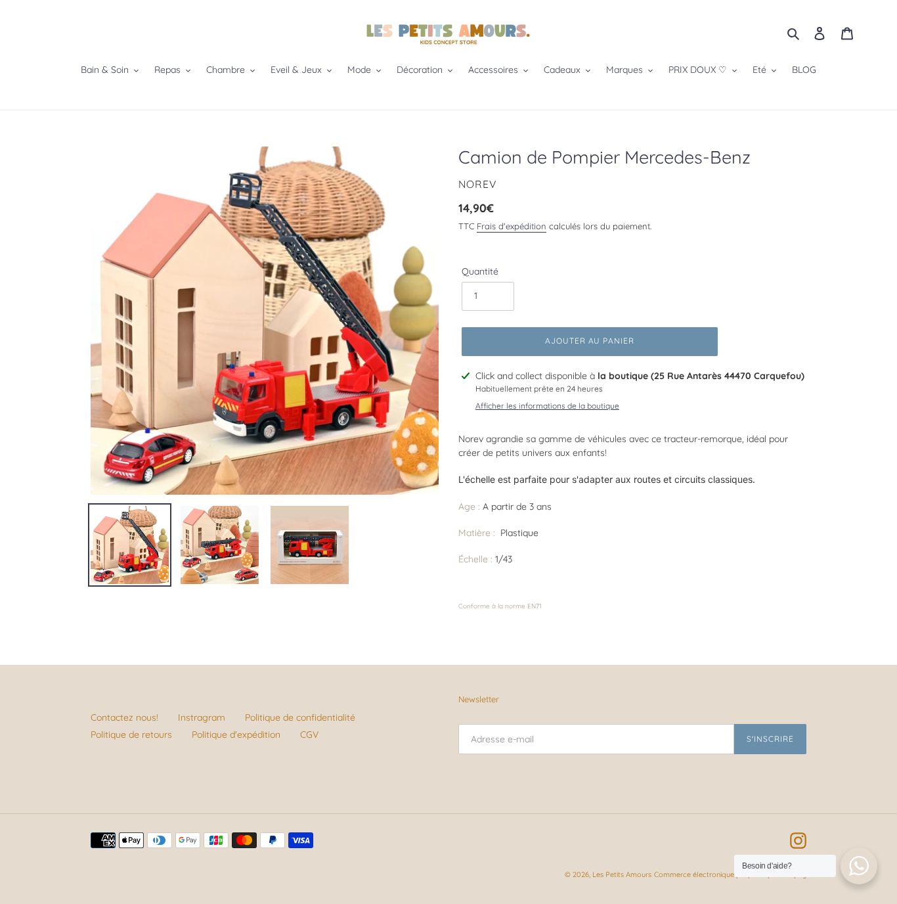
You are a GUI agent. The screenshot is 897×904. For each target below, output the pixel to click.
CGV (309, 734)
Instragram (201, 717)
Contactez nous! (124, 717)
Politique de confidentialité (300, 717)
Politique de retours (131, 734)
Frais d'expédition (511, 226)
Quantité (480, 271)
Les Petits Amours (621, 874)
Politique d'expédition (236, 734)
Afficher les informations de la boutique (547, 406)
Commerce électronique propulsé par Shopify (730, 874)
